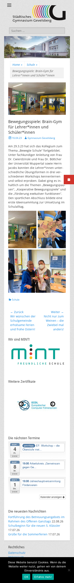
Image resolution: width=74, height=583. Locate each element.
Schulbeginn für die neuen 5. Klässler (34, 526)
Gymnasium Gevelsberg (41, 138)
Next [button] (52, 404)
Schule (32, 65)
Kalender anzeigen (51, 497)
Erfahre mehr (43, 576)
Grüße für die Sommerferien (27, 534)
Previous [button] (21, 404)
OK (26, 576)
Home (17, 65)
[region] (37, 405)
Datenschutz (16, 553)
